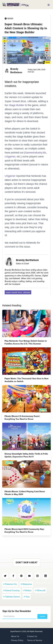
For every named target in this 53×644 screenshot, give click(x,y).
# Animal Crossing (11, 590)
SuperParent (15, 631)
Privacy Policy (17, 640)
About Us (15, 636)
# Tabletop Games (11, 597)
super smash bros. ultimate (18, 292)
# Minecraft (40, 590)
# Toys (27, 597)
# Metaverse (26, 584)
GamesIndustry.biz (35, 152)
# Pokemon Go (10, 584)
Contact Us (32, 636)
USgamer (10, 156)
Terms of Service (34, 640)
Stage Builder (16, 105)
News (10, 18)
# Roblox (27, 590)
